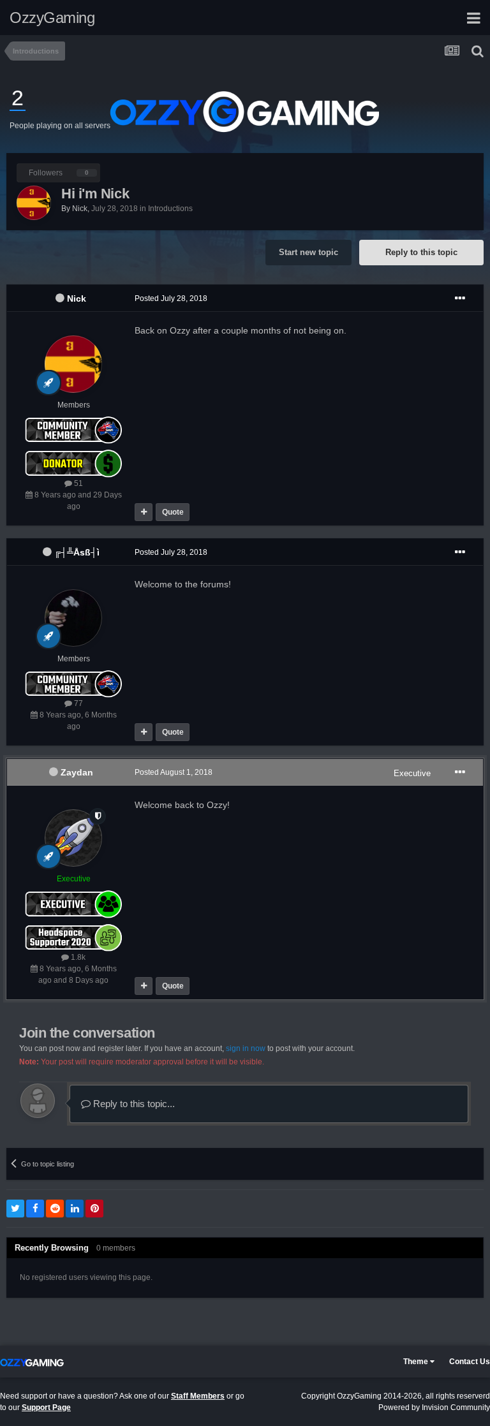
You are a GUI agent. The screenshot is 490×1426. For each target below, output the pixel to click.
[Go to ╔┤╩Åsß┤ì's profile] (73, 618)
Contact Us (469, 1361)
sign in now (245, 1048)
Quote (173, 512)
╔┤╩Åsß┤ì (77, 552)
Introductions (170, 208)
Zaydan (77, 772)
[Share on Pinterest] (94, 1208)
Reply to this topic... (133, 1103)
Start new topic (308, 252)
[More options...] (460, 298)
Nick (76, 298)
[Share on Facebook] (35, 1208)
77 (77, 703)
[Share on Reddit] (55, 1208)
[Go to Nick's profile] (34, 203)
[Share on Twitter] (15, 1208)
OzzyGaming (52, 17)
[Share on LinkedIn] (75, 1208)
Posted (171, 298)
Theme (416, 1361)
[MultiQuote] (143, 512)
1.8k (77, 957)
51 (77, 483)
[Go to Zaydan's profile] (73, 838)
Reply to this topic (421, 252)
